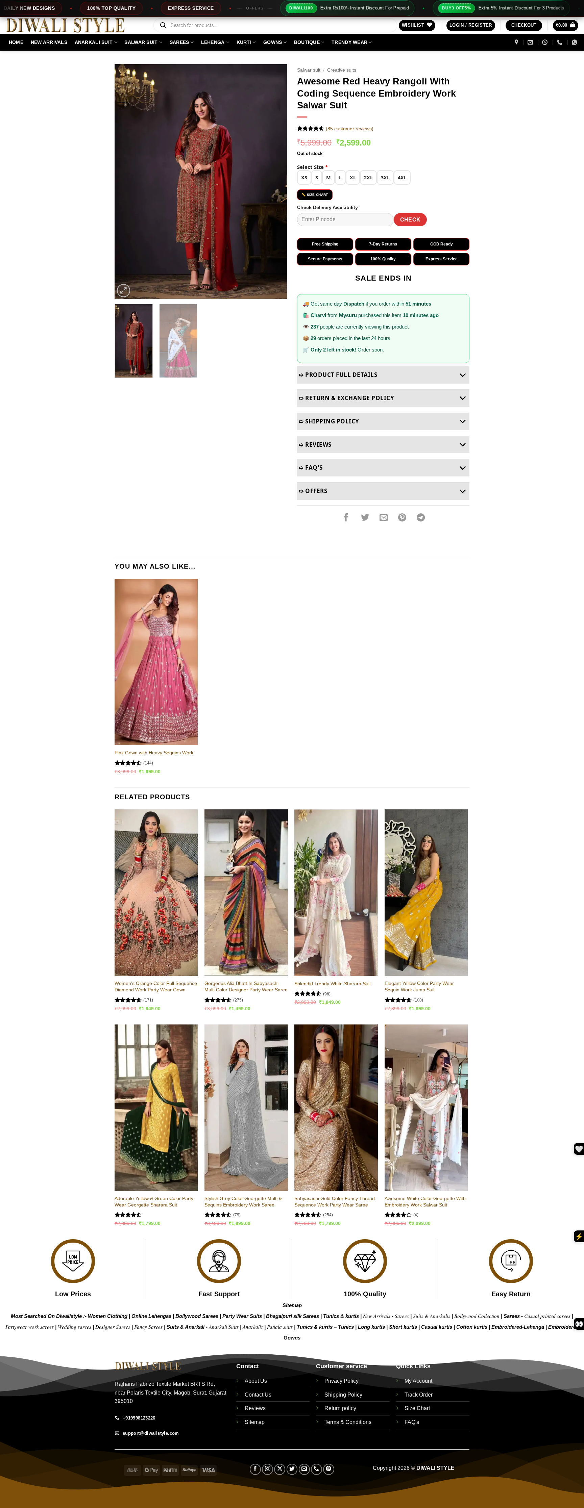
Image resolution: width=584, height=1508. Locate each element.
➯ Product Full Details (338, 375)
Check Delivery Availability (327, 207)
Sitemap (292, 1305)
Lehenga (213, 42)
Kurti (244, 42)
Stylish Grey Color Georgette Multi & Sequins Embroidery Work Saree (243, 1201)
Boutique (307, 42)
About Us (256, 1381)
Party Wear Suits (242, 1316)
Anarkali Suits (224, 1326)
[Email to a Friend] (383, 517)
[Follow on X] (279, 1469)
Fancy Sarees (148, 1326)
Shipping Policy (343, 1395)
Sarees (179, 42)
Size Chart (417, 1408)
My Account (418, 1381)
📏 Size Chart (314, 195)
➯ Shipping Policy (329, 421)
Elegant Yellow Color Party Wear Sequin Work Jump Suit (419, 986)
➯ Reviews (315, 444)
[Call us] (316, 1469)
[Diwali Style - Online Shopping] (73, 25)
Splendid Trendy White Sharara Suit (332, 983)
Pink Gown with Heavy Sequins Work (154, 752)
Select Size (312, 166)
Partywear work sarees (29, 1326)
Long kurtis (372, 1327)
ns (297, 1338)
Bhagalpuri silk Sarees (292, 1316)
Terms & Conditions (347, 1422)
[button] (470, 25)
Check (410, 220)
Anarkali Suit (94, 42)
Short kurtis (403, 1327)
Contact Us (258, 1395)
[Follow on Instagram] (267, 1469)
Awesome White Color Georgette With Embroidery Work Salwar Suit (425, 1201)
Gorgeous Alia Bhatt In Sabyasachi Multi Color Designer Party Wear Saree (246, 986)
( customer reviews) (349, 128)
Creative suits (341, 70)
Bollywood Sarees (196, 1316)
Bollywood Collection (477, 1315)
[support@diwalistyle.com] (531, 42)
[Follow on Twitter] (292, 1469)
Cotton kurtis (472, 1327)
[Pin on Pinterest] (402, 517)
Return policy (340, 1408)
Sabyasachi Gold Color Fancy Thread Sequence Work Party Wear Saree (334, 1201)
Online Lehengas (151, 1316)
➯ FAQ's (311, 467)
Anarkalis (253, 1326)
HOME (16, 42)
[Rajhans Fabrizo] (517, 42)
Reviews (255, 1408)
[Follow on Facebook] (255, 1469)
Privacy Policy (341, 1381)
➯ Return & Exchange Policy (346, 398)
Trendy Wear (349, 42)
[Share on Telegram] (420, 517)
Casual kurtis (437, 1327)
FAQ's (412, 1422)
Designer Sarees (112, 1326)
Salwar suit (140, 42)
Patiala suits (280, 1326)
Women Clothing (107, 1316)
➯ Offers (313, 491)
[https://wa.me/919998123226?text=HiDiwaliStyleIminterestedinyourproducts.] (575, 42)
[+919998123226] (560, 42)
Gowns (272, 42)
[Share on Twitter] (365, 517)
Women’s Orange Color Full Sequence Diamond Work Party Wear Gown (156, 986)
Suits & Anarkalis (431, 1315)
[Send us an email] (304, 1469)
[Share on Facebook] (346, 517)
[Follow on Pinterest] (328, 1469)
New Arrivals (49, 42)
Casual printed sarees (547, 1315)
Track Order (419, 1395)
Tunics (346, 1327)
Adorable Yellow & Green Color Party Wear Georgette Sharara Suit (154, 1201)
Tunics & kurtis (341, 1316)
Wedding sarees (74, 1326)
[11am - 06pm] (545, 42)
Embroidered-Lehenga (517, 1327)
